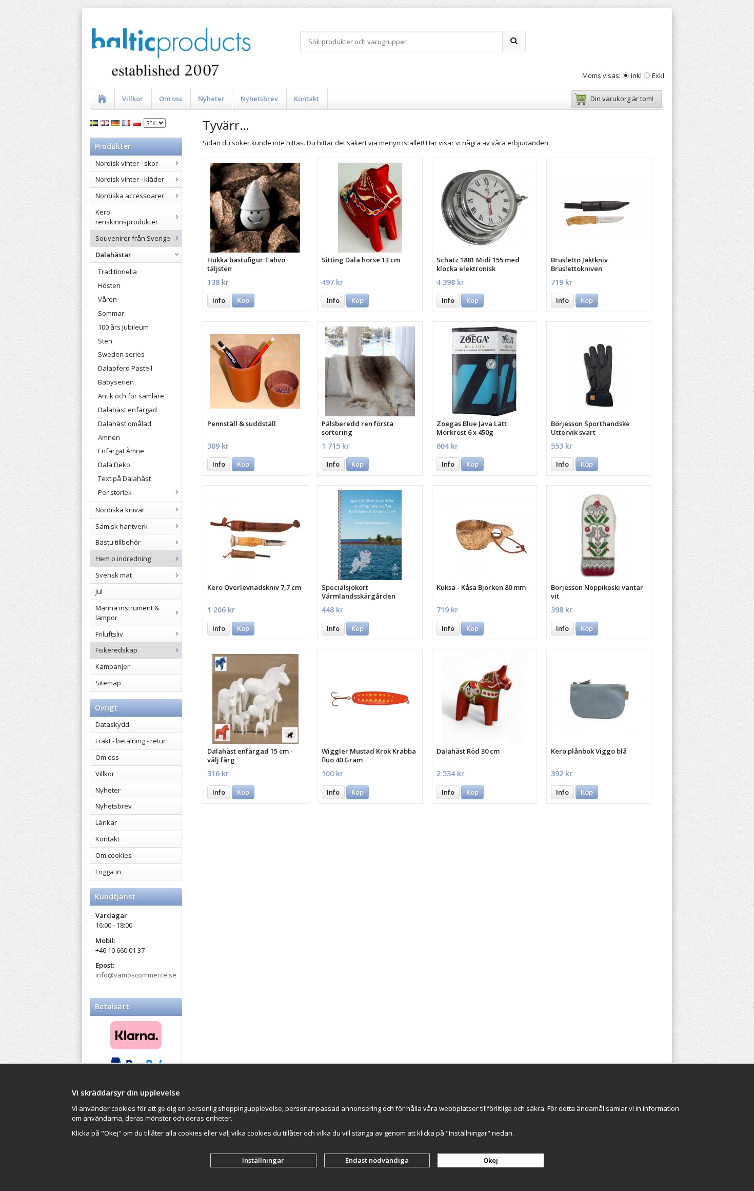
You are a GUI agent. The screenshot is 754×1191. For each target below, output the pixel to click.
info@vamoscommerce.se (135, 974)
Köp (243, 300)
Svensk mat (113, 575)
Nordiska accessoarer (129, 195)
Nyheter (211, 98)
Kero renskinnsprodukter (126, 216)
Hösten (109, 285)
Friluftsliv (109, 634)
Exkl (658, 75)
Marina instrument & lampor (127, 612)
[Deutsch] (116, 122)
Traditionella (117, 271)
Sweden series (121, 354)
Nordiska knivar (120, 509)
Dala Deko (114, 464)
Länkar (106, 822)
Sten (105, 340)
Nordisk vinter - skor (126, 163)
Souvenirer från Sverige (132, 238)
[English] (106, 122)
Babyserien (116, 382)
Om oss (170, 98)
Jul (99, 591)
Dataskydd (112, 724)
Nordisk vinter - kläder (129, 179)
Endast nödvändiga (377, 1160)
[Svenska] (95, 122)
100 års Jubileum (123, 327)
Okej (490, 1160)
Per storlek (115, 492)
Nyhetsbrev (259, 98)
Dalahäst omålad (124, 423)
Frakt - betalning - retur (130, 740)
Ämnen (109, 437)
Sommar (111, 313)
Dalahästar (113, 254)
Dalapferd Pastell (125, 368)
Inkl (636, 75)
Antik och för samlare (131, 395)
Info (218, 300)
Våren (107, 299)
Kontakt (306, 98)
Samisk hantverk (121, 526)
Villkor (132, 98)
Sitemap (108, 682)
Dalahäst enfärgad (127, 409)
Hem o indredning (123, 558)
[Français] (127, 122)
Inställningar (263, 1160)
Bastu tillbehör (118, 542)
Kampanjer (112, 666)
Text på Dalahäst (124, 478)
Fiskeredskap (116, 650)
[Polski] (138, 122)
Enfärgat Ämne (121, 450)
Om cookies (113, 855)
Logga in (108, 871)
